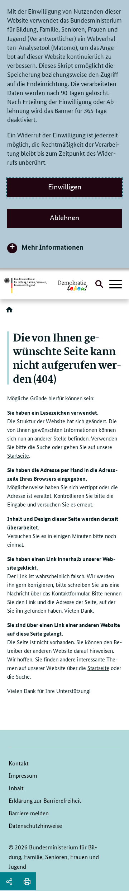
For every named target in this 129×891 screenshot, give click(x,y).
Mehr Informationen (52, 246)
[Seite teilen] (9, 881)
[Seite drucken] (27, 881)
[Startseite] (10, 312)
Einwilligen (64, 187)
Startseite (18, 455)
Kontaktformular (70, 593)
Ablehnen (64, 217)
